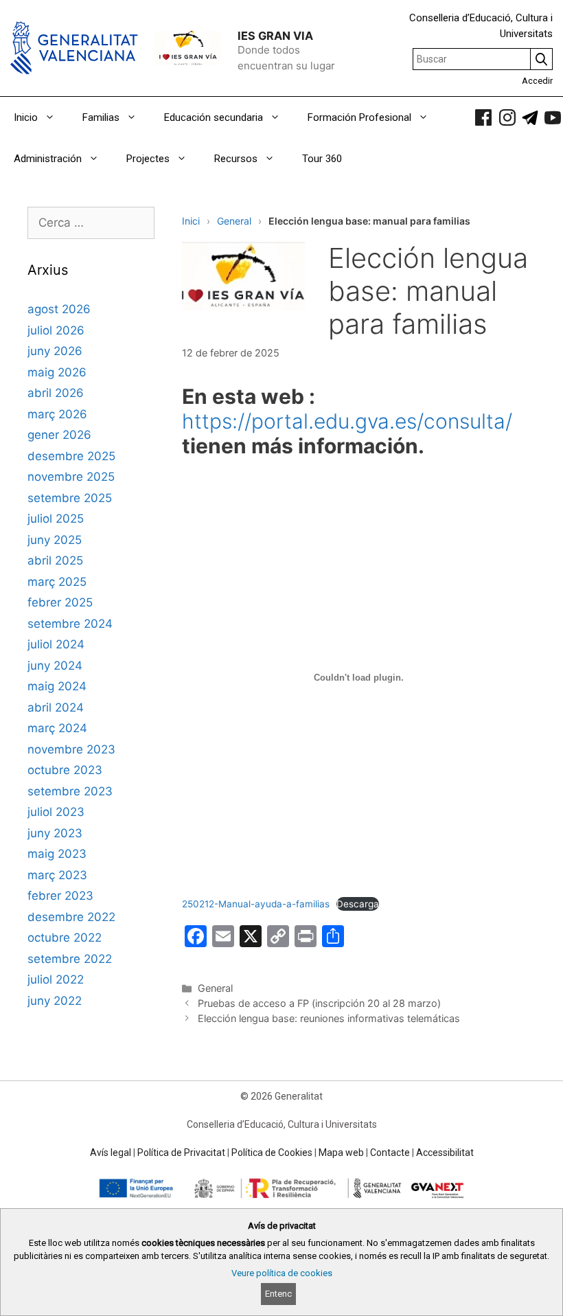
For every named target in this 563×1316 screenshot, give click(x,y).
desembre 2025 (71, 456)
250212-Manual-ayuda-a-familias (256, 903)
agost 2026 (59, 309)
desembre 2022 (71, 917)
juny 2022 (54, 1001)
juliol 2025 (55, 518)
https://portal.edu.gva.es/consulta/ (347, 421)
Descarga (357, 903)
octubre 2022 (64, 937)
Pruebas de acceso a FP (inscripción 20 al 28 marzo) (319, 1003)
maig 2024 (57, 686)
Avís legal (110, 1152)
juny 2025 (54, 540)
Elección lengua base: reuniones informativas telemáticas (329, 1018)
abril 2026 (55, 393)
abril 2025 (55, 560)
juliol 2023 (55, 812)
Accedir (537, 81)
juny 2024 (54, 665)
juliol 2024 (55, 644)
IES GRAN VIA (275, 36)
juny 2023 (54, 833)
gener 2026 (59, 435)
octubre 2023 (64, 770)
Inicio (26, 117)
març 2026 (57, 414)
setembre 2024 (70, 624)
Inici (191, 221)
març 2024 (57, 728)
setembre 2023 (70, 791)
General (234, 221)
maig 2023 (57, 854)
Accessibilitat (445, 1152)
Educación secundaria (213, 117)
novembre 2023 (71, 749)
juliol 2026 (55, 330)
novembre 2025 (71, 477)
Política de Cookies (271, 1152)
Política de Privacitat (181, 1152)
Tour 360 (322, 158)
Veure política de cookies (281, 1273)
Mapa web (341, 1152)
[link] (483, 117)
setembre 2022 (69, 959)
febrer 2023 (60, 896)
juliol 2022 (55, 979)
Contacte (390, 1152)
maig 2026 (57, 372)
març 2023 (57, 875)
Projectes (148, 158)
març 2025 (57, 582)
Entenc (278, 1294)
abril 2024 (55, 707)
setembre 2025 (69, 498)
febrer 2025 (60, 602)
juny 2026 (54, 351)
